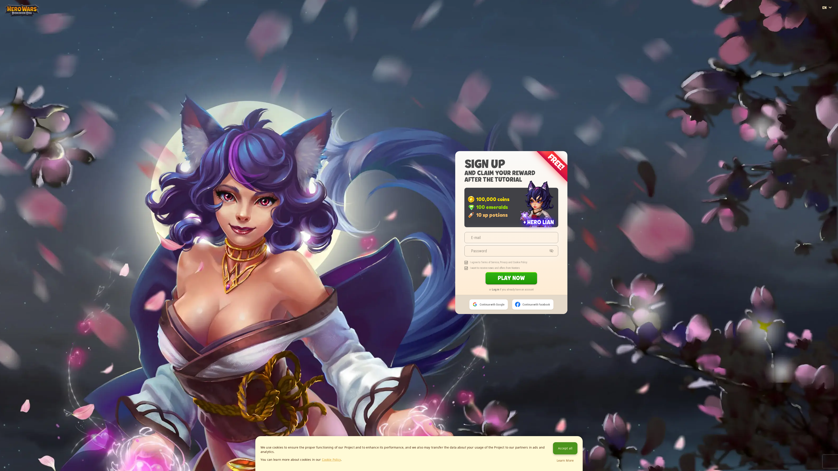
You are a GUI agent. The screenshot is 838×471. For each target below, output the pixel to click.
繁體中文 (831, 27)
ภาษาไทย (831, 25)
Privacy (504, 262)
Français (831, 15)
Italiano (831, 16)
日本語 (831, 18)
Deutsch (831, 11)
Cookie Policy (520, 262)
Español (831, 13)
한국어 (831, 20)
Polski (831, 22)
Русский (831, 23)
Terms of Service (490, 262)
